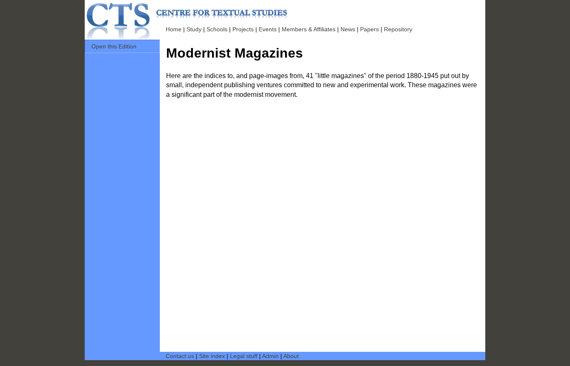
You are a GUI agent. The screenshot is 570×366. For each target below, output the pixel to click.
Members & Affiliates (308, 29)
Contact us (180, 356)
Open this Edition (113, 46)
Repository (398, 29)
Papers (369, 29)
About (291, 356)
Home (174, 29)
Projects (243, 29)
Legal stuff (243, 356)
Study (194, 29)
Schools (217, 29)
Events (268, 29)
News (347, 29)
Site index (212, 356)
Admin (270, 356)
